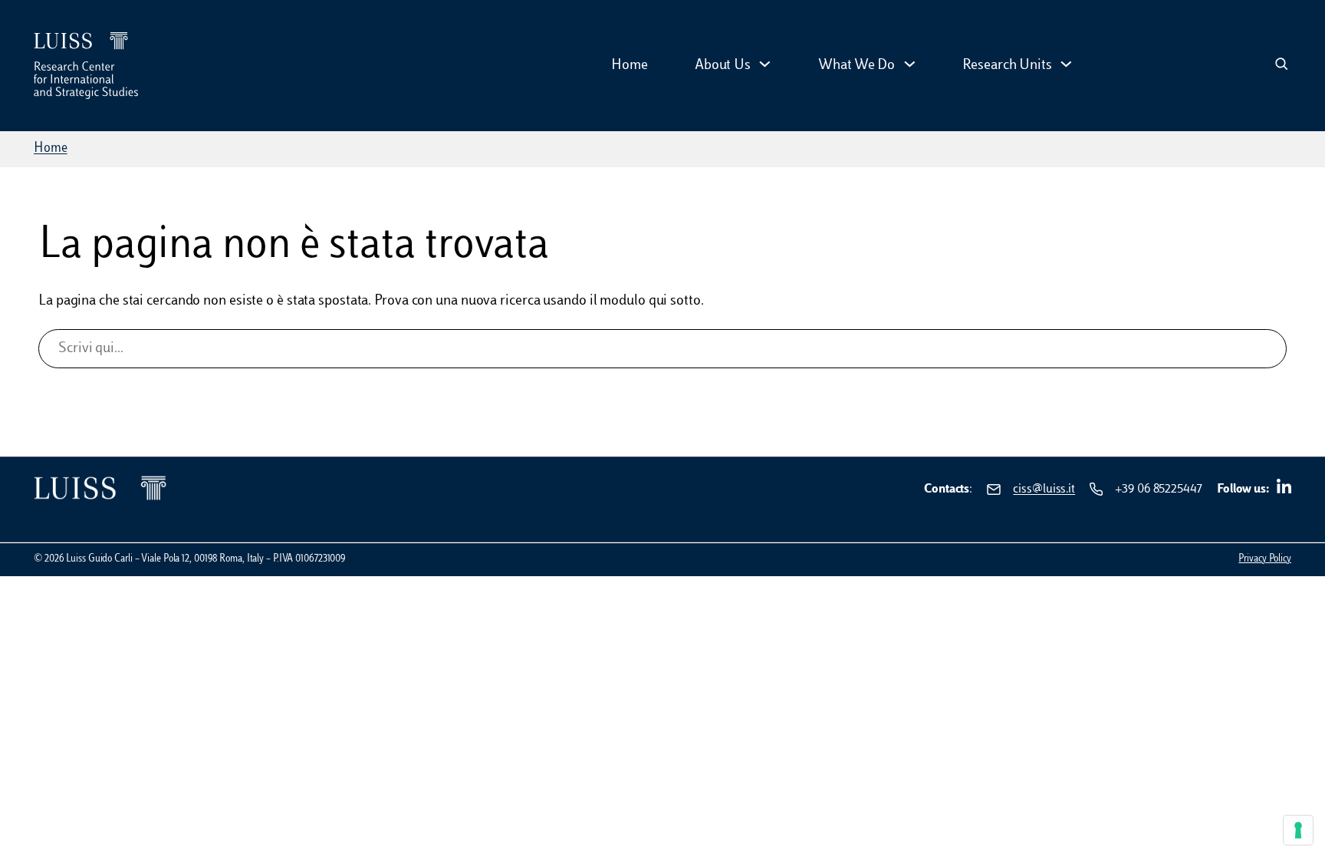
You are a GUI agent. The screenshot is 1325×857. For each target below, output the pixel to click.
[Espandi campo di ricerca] (1281, 65)
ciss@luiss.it (1044, 489)
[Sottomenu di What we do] (909, 65)
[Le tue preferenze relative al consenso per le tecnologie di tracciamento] (1298, 830)
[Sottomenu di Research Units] (1066, 65)
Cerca (663, 393)
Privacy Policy (1264, 559)
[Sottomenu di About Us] (764, 65)
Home (50, 149)
